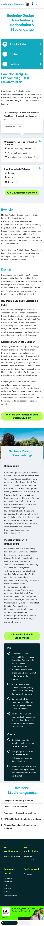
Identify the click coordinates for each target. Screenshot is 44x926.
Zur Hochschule (25, 923)
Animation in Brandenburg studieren (20, 813)
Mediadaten (28, 856)
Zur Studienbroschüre (9, 923)
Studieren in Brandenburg (15, 806)
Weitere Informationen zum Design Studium (22, 416)
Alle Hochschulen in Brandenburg (22, 636)
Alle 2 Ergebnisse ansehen (22, 192)
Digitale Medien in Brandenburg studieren (22, 819)
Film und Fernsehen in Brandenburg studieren (20, 826)
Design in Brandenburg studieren (18, 800)
